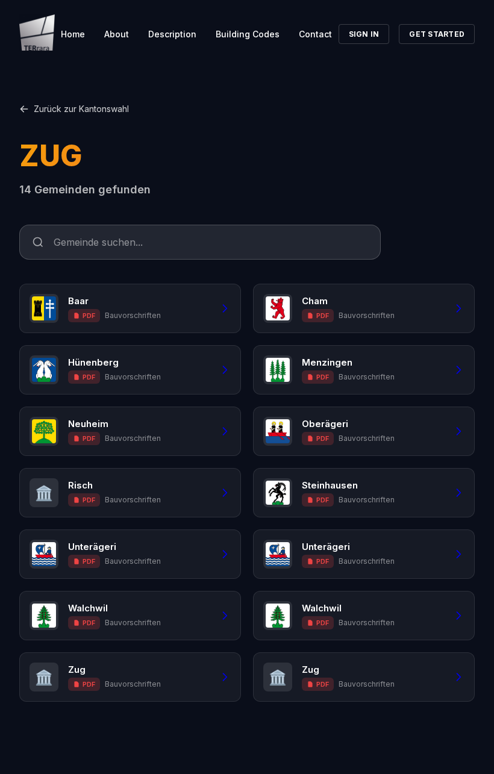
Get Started (436, 34)
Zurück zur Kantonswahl (81, 109)
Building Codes (248, 34)
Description (172, 34)
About (116, 34)
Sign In (364, 34)
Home (73, 34)
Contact (315, 34)
